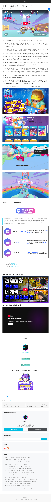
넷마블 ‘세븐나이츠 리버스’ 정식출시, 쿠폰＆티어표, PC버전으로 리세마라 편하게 (20, 481)
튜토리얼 (25, 499)
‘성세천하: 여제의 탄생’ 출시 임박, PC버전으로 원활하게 (16, 464)
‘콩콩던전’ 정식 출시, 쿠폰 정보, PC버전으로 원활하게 (15, 477)
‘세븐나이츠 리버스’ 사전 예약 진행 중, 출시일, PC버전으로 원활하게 (18, 483)
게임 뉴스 (9, 400)
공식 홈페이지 (16, 499)
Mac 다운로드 (38, 429)
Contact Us (35, 499)
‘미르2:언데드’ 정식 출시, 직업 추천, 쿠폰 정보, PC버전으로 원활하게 (18, 468)
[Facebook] (49, 8)
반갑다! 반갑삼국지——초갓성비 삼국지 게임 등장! (15, 459)
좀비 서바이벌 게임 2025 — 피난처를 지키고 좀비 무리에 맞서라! (17, 466)
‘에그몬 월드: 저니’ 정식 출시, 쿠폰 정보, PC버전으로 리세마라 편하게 (18, 470)
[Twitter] (49, 10)
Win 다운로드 (14, 429)
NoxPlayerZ (30, 499)
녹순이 (11, 8)
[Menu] (3, 1)
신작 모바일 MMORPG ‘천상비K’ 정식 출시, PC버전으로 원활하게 (18, 461)
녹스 (25, 1)
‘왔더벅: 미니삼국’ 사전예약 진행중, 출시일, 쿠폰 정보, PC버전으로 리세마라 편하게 (21, 479)
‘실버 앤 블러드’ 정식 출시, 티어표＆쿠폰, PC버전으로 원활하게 (17, 474)
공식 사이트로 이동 (14, 263)
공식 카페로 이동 (14, 264)
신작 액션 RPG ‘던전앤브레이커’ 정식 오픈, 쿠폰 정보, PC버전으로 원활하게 (20, 472)
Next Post (36, 405)
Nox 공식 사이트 (25, 352)
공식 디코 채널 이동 (15, 266)
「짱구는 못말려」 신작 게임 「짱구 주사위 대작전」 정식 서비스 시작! (17, 457)
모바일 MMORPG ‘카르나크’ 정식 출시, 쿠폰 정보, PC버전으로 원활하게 (19, 488)
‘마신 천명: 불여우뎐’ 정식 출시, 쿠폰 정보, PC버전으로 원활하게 (17, 485)
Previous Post (14, 405)
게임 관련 (21, 499)
